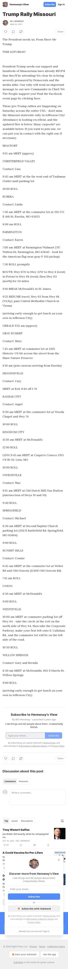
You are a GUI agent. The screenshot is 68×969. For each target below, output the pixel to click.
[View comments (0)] (13, 31)
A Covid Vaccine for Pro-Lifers (23, 852)
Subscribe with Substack (36, 908)
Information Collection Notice (40, 919)
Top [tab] (6, 820)
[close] (58, 859)
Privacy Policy (34, 922)
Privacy (33, 946)
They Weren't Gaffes (16, 829)
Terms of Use (49, 915)
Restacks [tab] (23, 781)
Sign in (61, 4)
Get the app (49, 954)
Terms (42, 946)
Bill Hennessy (17, 21)
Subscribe (50, 4)
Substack (18, 962)
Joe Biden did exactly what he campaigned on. (26, 835)
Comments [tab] (10, 781)
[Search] (62, 821)
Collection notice (56, 946)
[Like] (6, 31)
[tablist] (16, 781)
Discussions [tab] (27, 820)
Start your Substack (26, 954)
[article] (34, 837)
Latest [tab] (14, 820)
